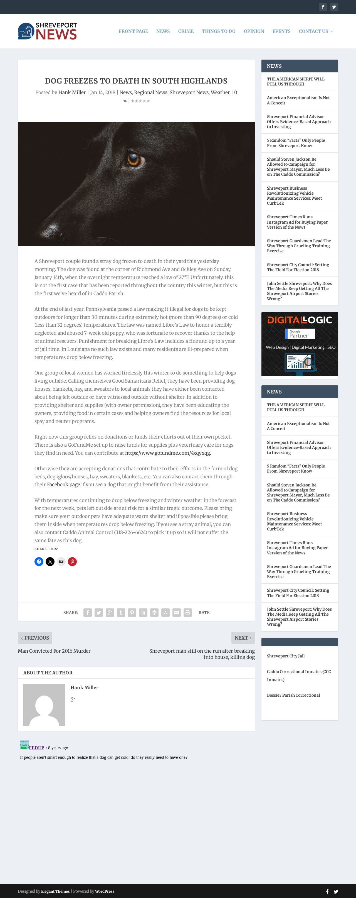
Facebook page (63, 484)
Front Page (133, 31)
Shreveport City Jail (286, 656)
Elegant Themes (55, 891)
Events (282, 31)
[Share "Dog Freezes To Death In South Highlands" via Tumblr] (121, 612)
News (163, 31)
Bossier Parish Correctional (293, 695)
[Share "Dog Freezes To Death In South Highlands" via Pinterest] (132, 612)
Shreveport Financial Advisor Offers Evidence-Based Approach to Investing (299, 121)
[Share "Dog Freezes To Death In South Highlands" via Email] (176, 612)
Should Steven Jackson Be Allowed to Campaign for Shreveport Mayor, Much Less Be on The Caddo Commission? (298, 167)
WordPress (105, 891)
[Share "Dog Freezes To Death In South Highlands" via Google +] (109, 612)
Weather (220, 92)
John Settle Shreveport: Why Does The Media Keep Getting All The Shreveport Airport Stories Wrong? (299, 291)
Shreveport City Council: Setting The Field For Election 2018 (298, 267)
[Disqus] (136, 807)
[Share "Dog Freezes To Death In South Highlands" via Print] (187, 612)
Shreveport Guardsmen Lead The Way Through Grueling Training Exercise (299, 245)
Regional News (150, 92)
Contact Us (313, 31)
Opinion (254, 31)
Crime (186, 31)
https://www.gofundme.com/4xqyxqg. (168, 453)
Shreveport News (189, 92)
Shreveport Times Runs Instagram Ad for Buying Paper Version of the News (297, 221)
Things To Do (219, 31)
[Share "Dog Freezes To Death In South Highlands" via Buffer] (154, 612)
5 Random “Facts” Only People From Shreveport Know (296, 143)
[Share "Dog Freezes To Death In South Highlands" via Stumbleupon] (165, 612)
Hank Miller (72, 92)
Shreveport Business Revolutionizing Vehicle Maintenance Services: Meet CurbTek (294, 196)
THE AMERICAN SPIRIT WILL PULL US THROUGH (296, 82)
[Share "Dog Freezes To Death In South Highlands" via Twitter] (98, 612)
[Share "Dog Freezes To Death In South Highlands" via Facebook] (87, 612)
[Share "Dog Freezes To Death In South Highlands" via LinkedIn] (143, 612)
